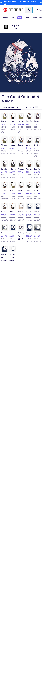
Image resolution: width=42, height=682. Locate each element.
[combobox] (28, 10)
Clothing (15, 18)
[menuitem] (5, 18)
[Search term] (29, 10)
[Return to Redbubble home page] (13, 10)
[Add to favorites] (34, 96)
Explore (5, 18)
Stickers (27, 18)
